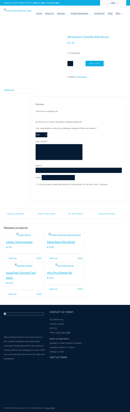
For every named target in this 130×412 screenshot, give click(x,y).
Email (39, 177)
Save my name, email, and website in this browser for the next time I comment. (73, 184)
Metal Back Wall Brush (61, 242)
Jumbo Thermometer (19, 242)
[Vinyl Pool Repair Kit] (64, 265)
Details (39, 258)
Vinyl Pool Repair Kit (59, 272)
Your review (42, 141)
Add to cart (94, 63)
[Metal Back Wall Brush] (64, 235)
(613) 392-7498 (63, 332)
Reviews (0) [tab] (9, 90)
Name (39, 165)
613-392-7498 (53, 3)
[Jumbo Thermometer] (23, 235)
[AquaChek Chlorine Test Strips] (23, 265)
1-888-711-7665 (38, 3)
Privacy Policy (50, 408)
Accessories (81, 76)
